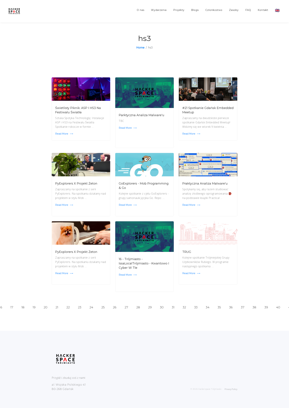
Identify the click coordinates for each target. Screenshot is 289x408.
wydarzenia (159, 10)
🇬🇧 (277, 10)
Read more (64, 133)
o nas (140, 10)
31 (173, 307)
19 (34, 307)
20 (45, 307)
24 (91, 307)
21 (57, 307)
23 (79, 307)
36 (231, 307)
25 (103, 307)
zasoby (234, 10)
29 (150, 307)
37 (242, 307)
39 (266, 307)
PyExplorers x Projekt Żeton (76, 183)
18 (22, 307)
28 (138, 307)
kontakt (263, 10)
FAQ (248, 10)
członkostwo (213, 10)
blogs (195, 10)
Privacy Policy (231, 389)
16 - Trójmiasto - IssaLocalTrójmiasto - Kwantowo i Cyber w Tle (144, 263)
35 (219, 307)
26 (114, 307)
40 (278, 307)
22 (68, 307)
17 (11, 307)
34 (207, 307)
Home (140, 47)
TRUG (186, 252)
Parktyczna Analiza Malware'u (141, 115)
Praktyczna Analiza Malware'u (205, 183)
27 (126, 307)
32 (184, 307)
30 (162, 307)
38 (254, 307)
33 (196, 307)
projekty (178, 10)
